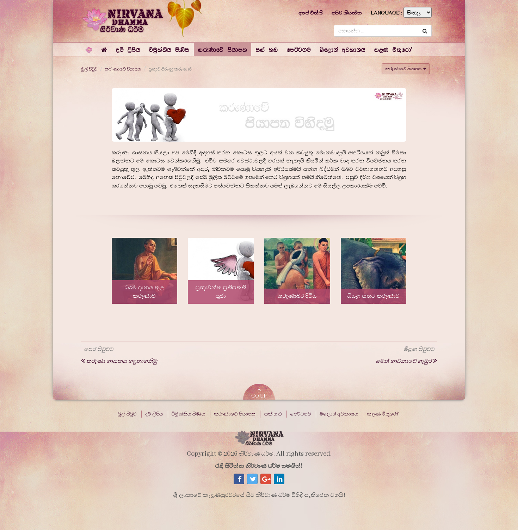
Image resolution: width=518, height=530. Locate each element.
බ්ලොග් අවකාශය (339, 414)
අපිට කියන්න (347, 13)
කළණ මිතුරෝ (383, 414)
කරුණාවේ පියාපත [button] (404, 69)
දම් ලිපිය (154, 414)
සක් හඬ (273, 414)
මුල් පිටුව (89, 69)
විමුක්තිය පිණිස (188, 414)
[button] (128, 49)
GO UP (259, 396)
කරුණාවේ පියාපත (123, 69)
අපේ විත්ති (310, 13)
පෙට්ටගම (300, 414)
